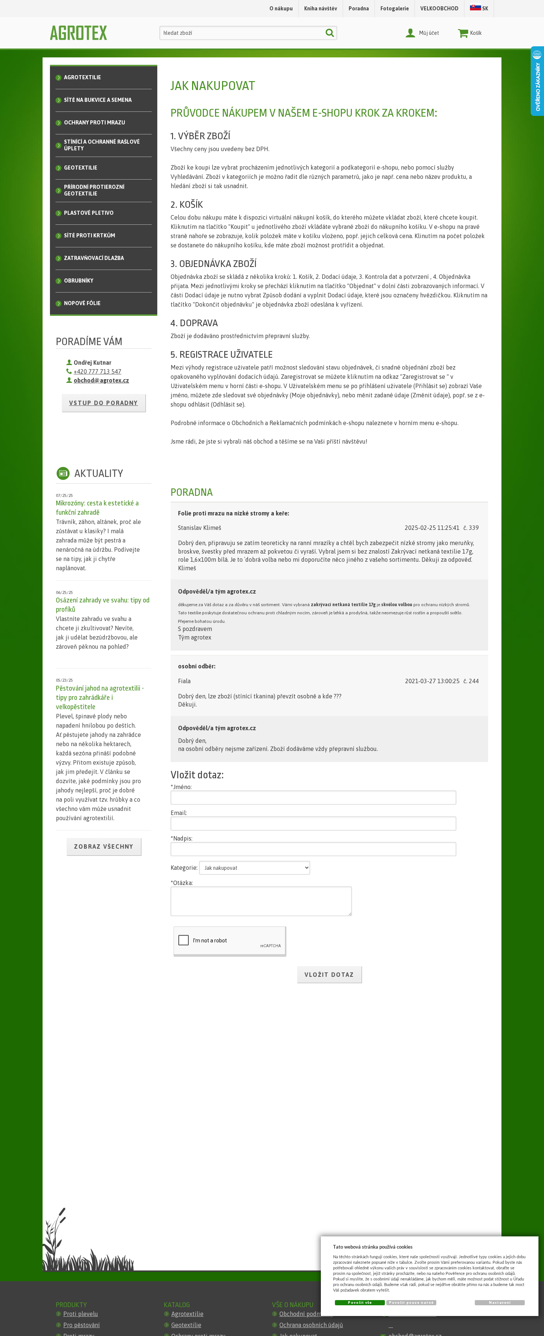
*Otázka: (182, 882)
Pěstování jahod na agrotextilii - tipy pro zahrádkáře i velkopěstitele (100, 697)
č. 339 (471, 527)
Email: (179, 812)
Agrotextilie (187, 1313)
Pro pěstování (81, 1325)
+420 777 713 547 (97, 371)
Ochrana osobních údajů (311, 1325)
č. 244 (471, 681)
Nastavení (500, 1302)
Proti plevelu (80, 1313)
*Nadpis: (181, 838)
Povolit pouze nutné (411, 1302)
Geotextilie (186, 1325)
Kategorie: (184, 867)
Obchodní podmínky (306, 1313)
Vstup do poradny (103, 403)
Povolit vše (360, 1302)
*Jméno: (181, 787)
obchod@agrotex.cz (101, 380)
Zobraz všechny (104, 846)
